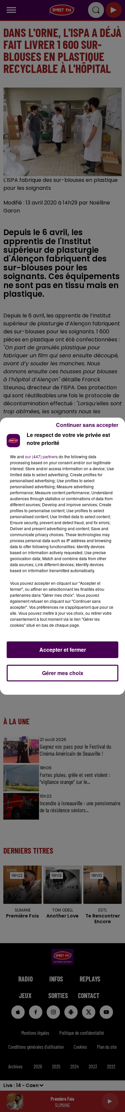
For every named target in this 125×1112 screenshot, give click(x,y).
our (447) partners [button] (41, 456)
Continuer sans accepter (87, 425)
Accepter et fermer (62, 649)
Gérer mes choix (62, 673)
